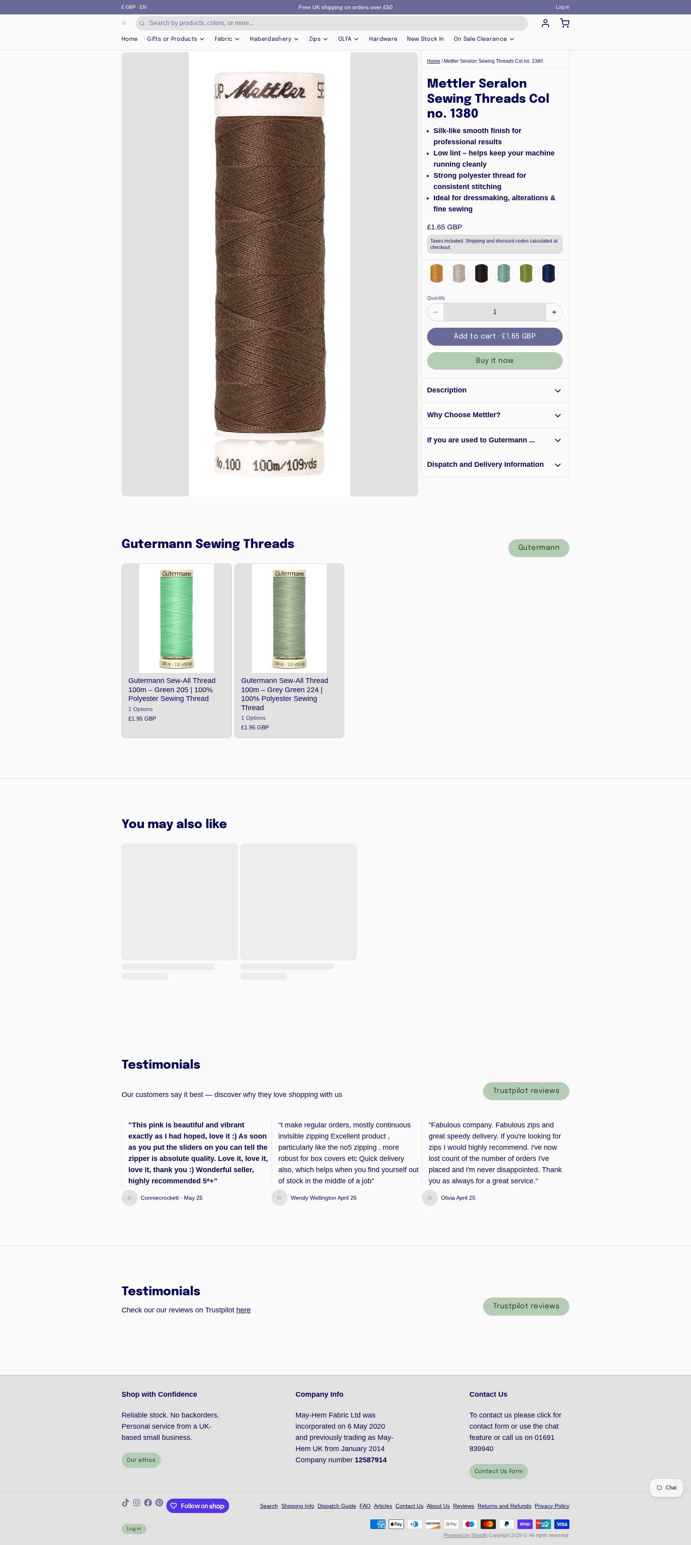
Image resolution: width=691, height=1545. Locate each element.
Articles (383, 1506)
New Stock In (425, 39)
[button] (495, 337)
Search (269, 1506)
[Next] (554, 273)
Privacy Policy (552, 1506)
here (243, 1310)
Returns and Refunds (504, 1506)
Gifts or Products (172, 39)
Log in (562, 7)
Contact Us (409, 1506)
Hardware (383, 39)
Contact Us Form (499, 1471)
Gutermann (538, 548)
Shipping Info (297, 1506)
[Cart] (561, 23)
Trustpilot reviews (526, 1091)
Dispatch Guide (337, 1506)
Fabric (223, 39)
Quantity (436, 298)
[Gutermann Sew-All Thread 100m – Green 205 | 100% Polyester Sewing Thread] (177, 618)
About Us (438, 1506)
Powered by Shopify (465, 1535)
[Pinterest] (159, 1506)
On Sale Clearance (480, 39)
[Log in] (542, 23)
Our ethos (141, 1460)
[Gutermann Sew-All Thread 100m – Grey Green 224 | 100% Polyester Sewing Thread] (289, 618)
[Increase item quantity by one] (554, 312)
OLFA (344, 39)
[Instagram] (137, 1506)
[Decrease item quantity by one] (435, 312)
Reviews (463, 1506)
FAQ (365, 1506)
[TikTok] (126, 1506)
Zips (315, 39)
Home (130, 39)
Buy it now (495, 360)
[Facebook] (148, 1506)
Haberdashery (270, 39)
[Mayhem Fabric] (124, 23)
